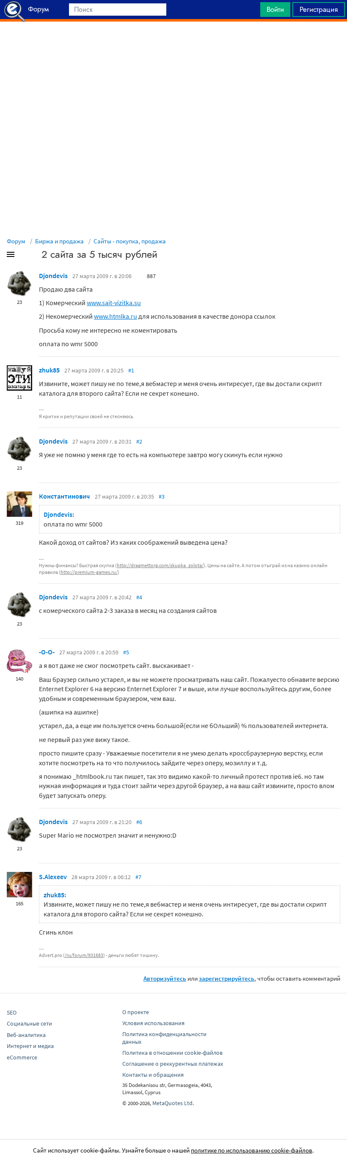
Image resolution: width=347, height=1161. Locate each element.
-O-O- (47, 652)
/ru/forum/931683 (84, 955)
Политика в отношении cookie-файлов (172, 1052)
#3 (162, 496)
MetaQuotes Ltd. (173, 1103)
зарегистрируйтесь (226, 978)
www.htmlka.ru (115, 316)
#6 (139, 822)
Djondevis (53, 275)
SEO (12, 1012)
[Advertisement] (173, 43)
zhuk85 (49, 370)
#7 (138, 877)
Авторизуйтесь (164, 978)
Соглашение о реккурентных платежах (172, 1063)
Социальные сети (29, 1023)
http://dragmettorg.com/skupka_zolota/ (160, 565)
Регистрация (319, 9)
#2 (139, 441)
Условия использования (153, 1023)
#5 (126, 652)
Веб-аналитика (26, 1035)
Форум (16, 241)
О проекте (135, 1012)
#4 (139, 597)
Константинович (64, 496)
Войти (275, 9)
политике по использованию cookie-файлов (251, 1150)
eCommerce (22, 1057)
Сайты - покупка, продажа (130, 241)
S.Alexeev (53, 876)
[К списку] (24, 256)
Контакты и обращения (153, 1074)
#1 (131, 370)
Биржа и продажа (59, 241)
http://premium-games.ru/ (89, 572)
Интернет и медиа (30, 1046)
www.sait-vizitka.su (114, 302)
